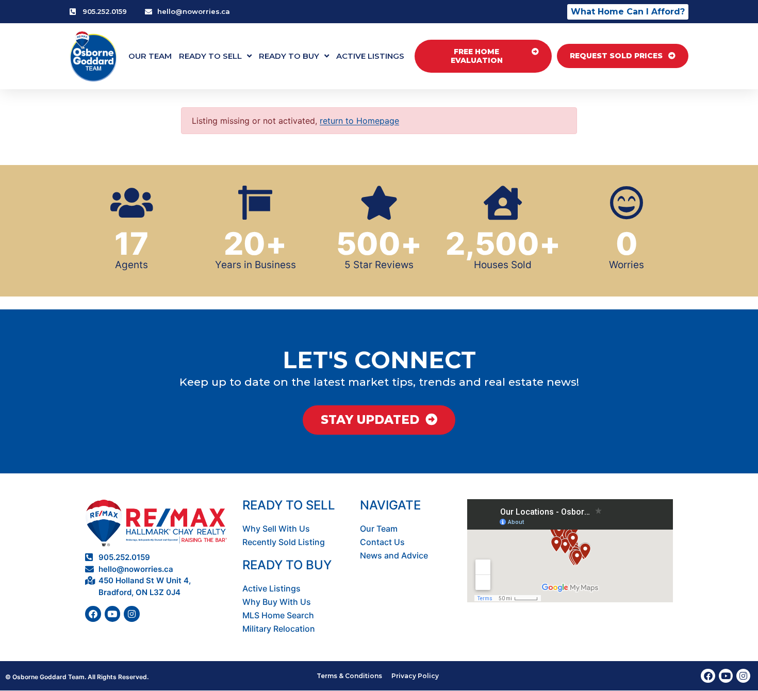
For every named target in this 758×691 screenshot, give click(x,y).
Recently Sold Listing (283, 542)
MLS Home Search (278, 615)
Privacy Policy (415, 676)
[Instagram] (132, 614)
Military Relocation (278, 628)
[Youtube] (113, 614)
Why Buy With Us (276, 602)
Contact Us (382, 542)
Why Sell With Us (276, 528)
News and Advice (394, 555)
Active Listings (370, 56)
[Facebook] (93, 614)
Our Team (150, 56)
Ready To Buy (289, 56)
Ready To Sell (210, 56)
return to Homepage (359, 121)
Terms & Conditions (349, 676)
